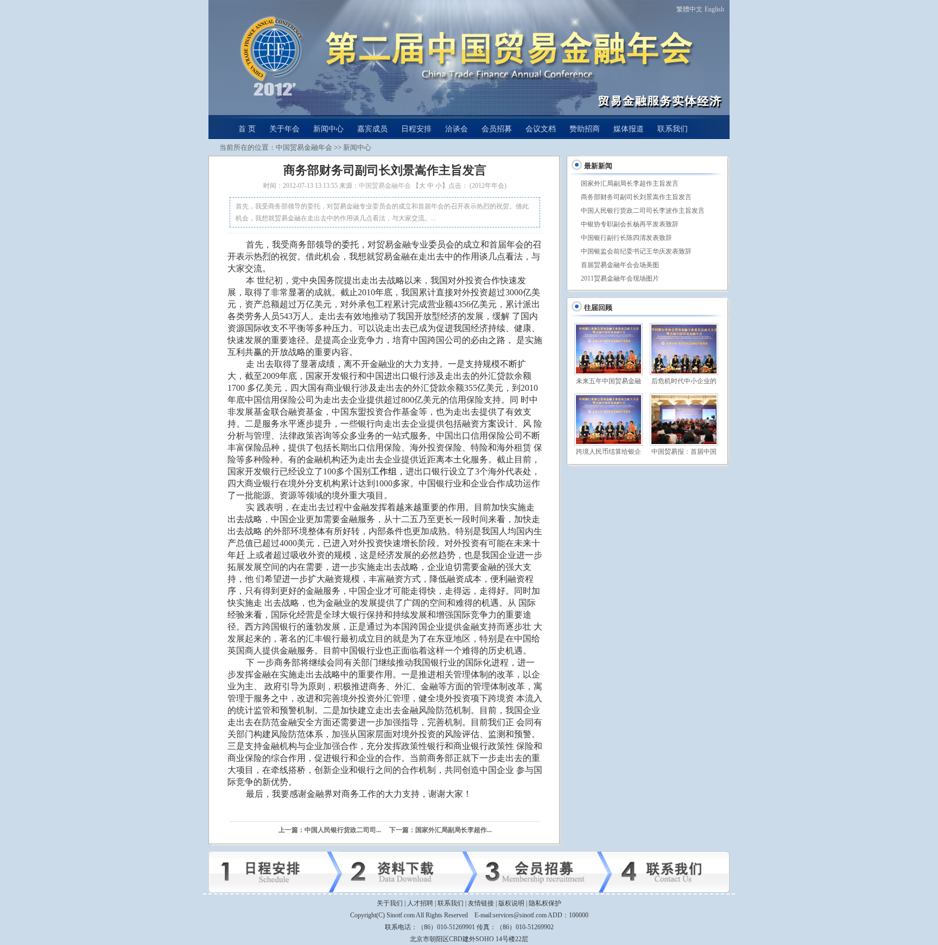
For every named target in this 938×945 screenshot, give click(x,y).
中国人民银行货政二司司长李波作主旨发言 (643, 210)
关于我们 (390, 903)
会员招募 (496, 129)
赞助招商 (584, 129)
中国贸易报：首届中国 (684, 451)
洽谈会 (456, 129)
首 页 (247, 129)
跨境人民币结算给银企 (608, 451)
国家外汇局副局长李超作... (453, 830)
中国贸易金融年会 (304, 147)
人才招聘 (420, 903)
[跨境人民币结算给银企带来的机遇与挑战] (608, 420)
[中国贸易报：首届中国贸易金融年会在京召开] (684, 420)
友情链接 (481, 903)
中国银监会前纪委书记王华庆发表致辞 (636, 251)
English (714, 9)
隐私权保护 (545, 903)
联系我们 (672, 129)
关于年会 (284, 129)
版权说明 (511, 903)
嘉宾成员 (372, 129)
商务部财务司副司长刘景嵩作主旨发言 (636, 197)
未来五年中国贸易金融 (608, 381)
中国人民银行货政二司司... (343, 830)
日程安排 (416, 129)
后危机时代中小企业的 (684, 381)
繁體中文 (689, 9)
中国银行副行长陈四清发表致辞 (626, 238)
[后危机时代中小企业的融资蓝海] (684, 349)
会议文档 (540, 129)
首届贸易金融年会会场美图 (620, 265)
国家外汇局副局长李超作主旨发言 (630, 183)
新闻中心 (328, 129)
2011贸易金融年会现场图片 (620, 278)
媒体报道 (628, 129)
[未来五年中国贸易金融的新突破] (608, 349)
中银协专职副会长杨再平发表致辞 (630, 224)
